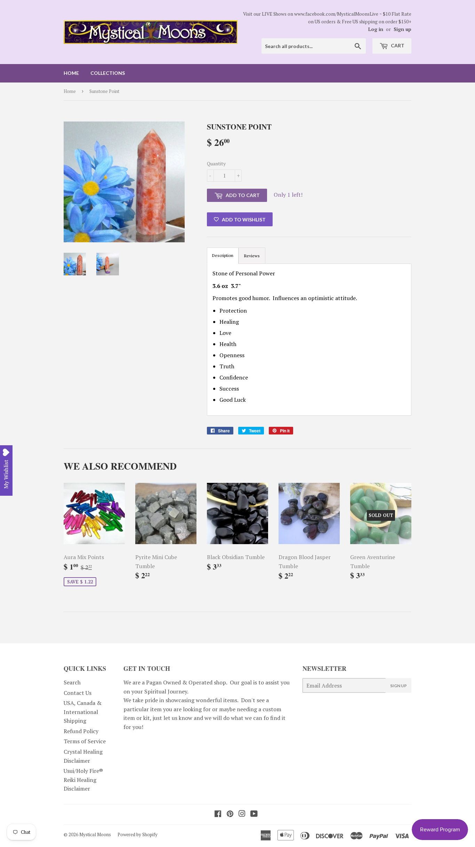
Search (72, 682)
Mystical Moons (95, 834)
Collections (107, 73)
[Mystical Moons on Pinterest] (230, 814)
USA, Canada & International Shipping (83, 711)
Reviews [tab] (252, 255)
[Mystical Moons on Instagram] (242, 814)
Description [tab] (222, 255)
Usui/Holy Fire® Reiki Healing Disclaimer (83, 779)
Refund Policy (81, 731)
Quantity (216, 163)
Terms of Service (85, 741)
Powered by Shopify (138, 834)
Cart (397, 45)
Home (71, 73)
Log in (375, 29)
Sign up (402, 29)
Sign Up (398, 685)
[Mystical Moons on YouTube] (254, 814)
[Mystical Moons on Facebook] (218, 814)
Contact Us (77, 693)
